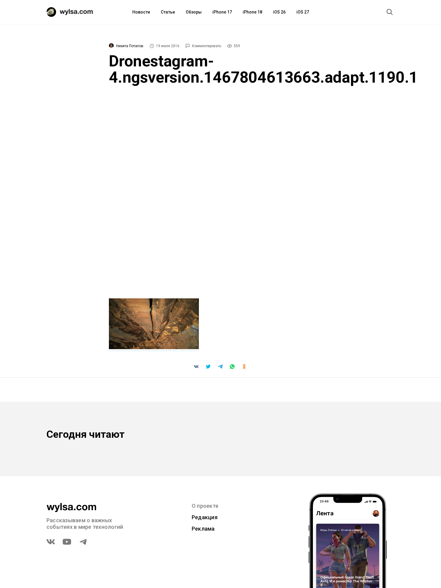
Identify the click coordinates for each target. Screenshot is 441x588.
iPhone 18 (252, 12)
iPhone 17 (222, 12)
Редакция (205, 517)
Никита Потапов (129, 46)
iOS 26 (279, 12)
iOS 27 (302, 12)
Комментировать (206, 46)
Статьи (168, 12)
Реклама (203, 529)
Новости (141, 12)
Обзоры (194, 12)
